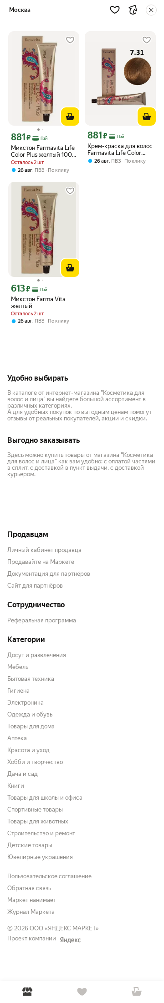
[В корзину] (70, 116)
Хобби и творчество (35, 762)
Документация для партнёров (48, 573)
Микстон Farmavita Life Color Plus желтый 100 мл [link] (43, 151)
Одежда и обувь (29, 714)
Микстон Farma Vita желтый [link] (38, 302)
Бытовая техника (30, 678)
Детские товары (29, 845)
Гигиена (18, 690)
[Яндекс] (70, 940)
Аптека (17, 738)
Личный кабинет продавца (44, 550)
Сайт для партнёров (35, 585)
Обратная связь (29, 888)
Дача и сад (22, 773)
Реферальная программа (41, 620)
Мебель (17, 666)
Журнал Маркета (31, 911)
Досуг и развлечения (36, 655)
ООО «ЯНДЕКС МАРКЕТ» (64, 928)
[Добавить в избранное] (70, 40)
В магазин (27, 992)
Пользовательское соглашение (49, 876)
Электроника (25, 702)
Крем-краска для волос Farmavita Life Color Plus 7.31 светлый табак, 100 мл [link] (120, 149)
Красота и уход (28, 750)
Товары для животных (37, 821)
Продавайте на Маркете (40, 561)
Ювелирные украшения (40, 857)
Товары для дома (31, 726)
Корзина (136, 992)
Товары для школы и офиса (44, 797)
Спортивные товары (35, 809)
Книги (15, 785)
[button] (114, 9)
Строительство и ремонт (41, 833)
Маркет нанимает (31, 900)
